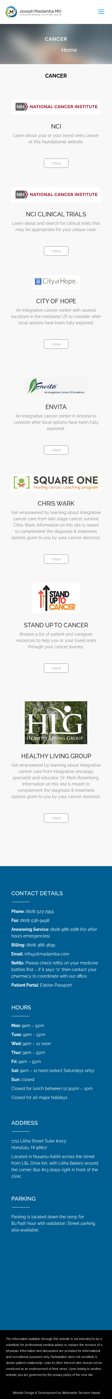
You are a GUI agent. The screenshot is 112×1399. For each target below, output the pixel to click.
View (56, 163)
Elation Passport (56, 985)
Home (69, 50)
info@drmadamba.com (46, 954)
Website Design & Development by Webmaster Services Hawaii (56, 1393)
